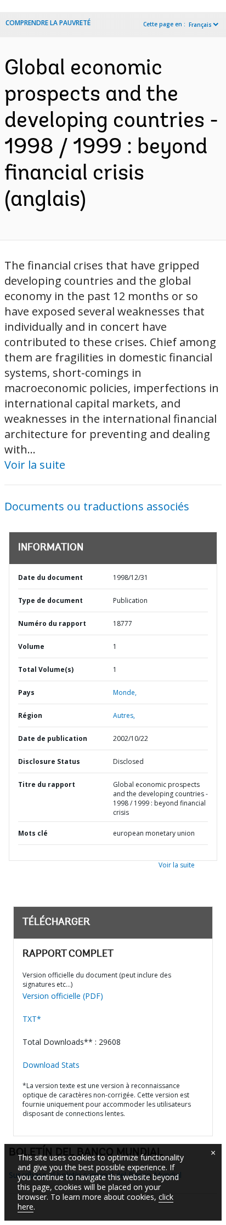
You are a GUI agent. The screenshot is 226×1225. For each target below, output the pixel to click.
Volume (31, 646)
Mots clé (33, 833)
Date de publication (52, 738)
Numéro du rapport (52, 623)
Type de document (50, 600)
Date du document (50, 577)
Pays (26, 692)
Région (30, 715)
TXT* (31, 1019)
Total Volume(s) (46, 669)
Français (200, 24)
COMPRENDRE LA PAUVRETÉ (48, 22)
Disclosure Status (49, 761)
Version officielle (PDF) (62, 996)
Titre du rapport (46, 784)
